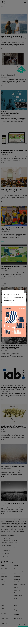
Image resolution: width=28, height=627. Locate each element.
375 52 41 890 (8, 302)
